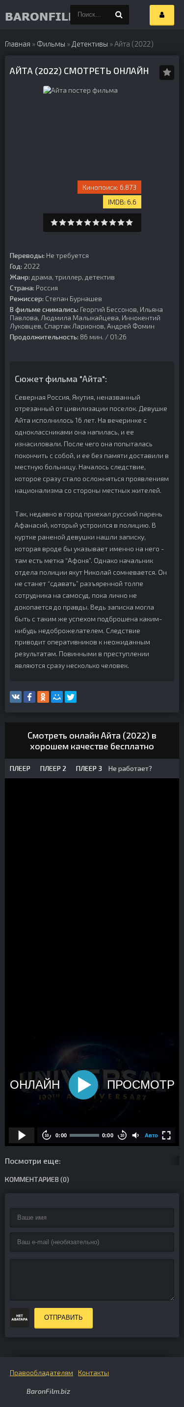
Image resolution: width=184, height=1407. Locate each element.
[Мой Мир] (57, 697)
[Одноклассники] (43, 697)
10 (129, 222)
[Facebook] (29, 697)
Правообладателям (41, 1372)
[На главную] (24, 14)
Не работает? (129, 768)
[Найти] (119, 15)
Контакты (93, 1372)
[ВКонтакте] (16, 697)
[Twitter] (71, 697)
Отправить (63, 1317)
